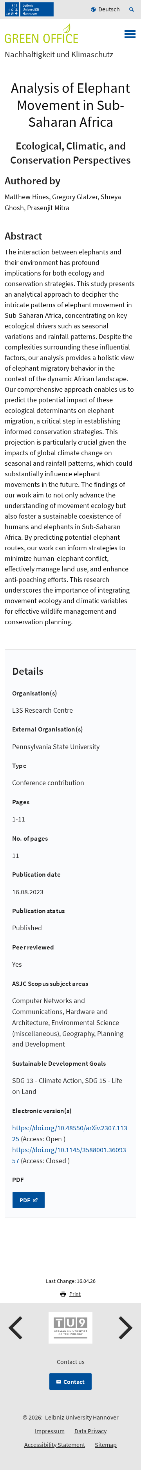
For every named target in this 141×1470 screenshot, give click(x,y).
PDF (25, 1200)
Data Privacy (90, 1431)
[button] (16, 1328)
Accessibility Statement (54, 1444)
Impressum (50, 1431)
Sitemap (106, 1444)
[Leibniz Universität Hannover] (29, 9)
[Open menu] (130, 36)
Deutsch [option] (109, 9)
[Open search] (132, 9)
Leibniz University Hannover (82, 1417)
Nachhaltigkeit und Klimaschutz (59, 54)
